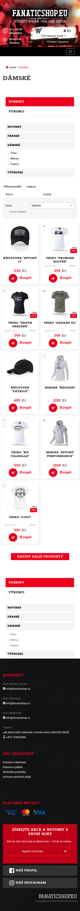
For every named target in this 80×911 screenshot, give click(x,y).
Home (12, 67)
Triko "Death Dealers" (20, 325)
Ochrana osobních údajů (17, 776)
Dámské (23, 67)
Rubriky (16, 102)
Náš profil (26, 870)
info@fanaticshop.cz (18, 688)
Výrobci (16, 111)
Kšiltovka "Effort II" (20, 260)
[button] (52, 205)
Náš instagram (30, 883)
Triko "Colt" (20, 517)
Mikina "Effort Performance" (60, 454)
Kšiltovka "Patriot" (20, 389)
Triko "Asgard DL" (60, 323)
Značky (47, 194)
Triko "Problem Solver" (60, 260)
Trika (13, 153)
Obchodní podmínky (14, 771)
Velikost (31, 186)
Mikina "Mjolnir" (60, 388)
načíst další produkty (40, 557)
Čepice (14, 164)
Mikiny (14, 158)
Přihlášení (52, 42)
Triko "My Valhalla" (20, 454)
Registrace (63, 42)
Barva (9, 194)
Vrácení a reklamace (14, 762)
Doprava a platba (13, 767)
